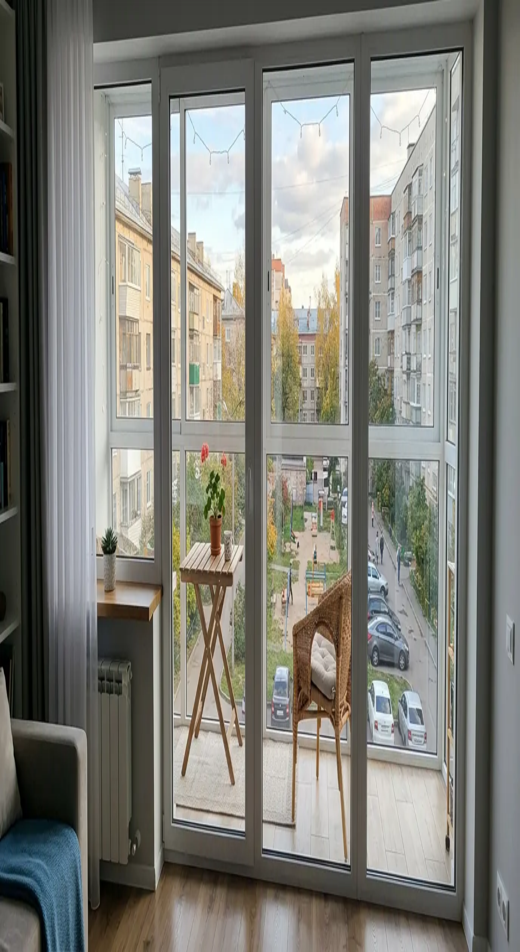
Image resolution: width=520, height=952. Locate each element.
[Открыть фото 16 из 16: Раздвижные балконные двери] (77, 160)
